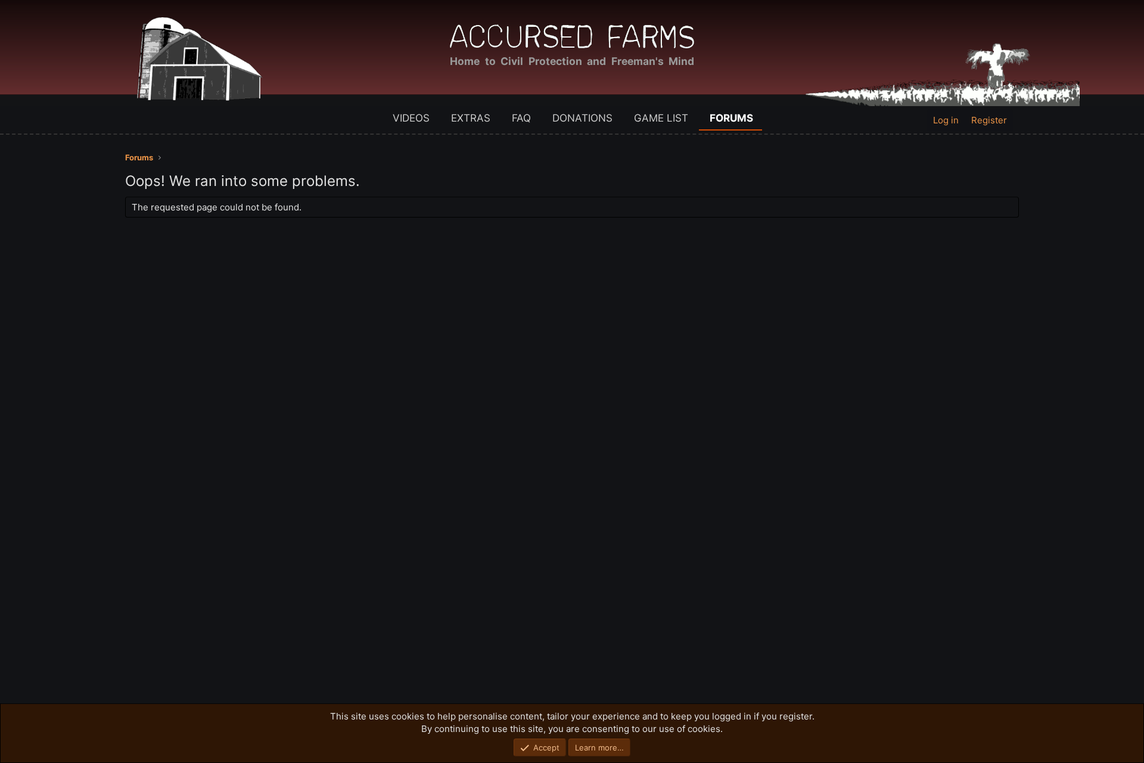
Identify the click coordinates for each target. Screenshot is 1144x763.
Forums (731, 118)
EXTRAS (470, 118)
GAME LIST (661, 118)
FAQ (521, 118)
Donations (582, 118)
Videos (411, 118)
